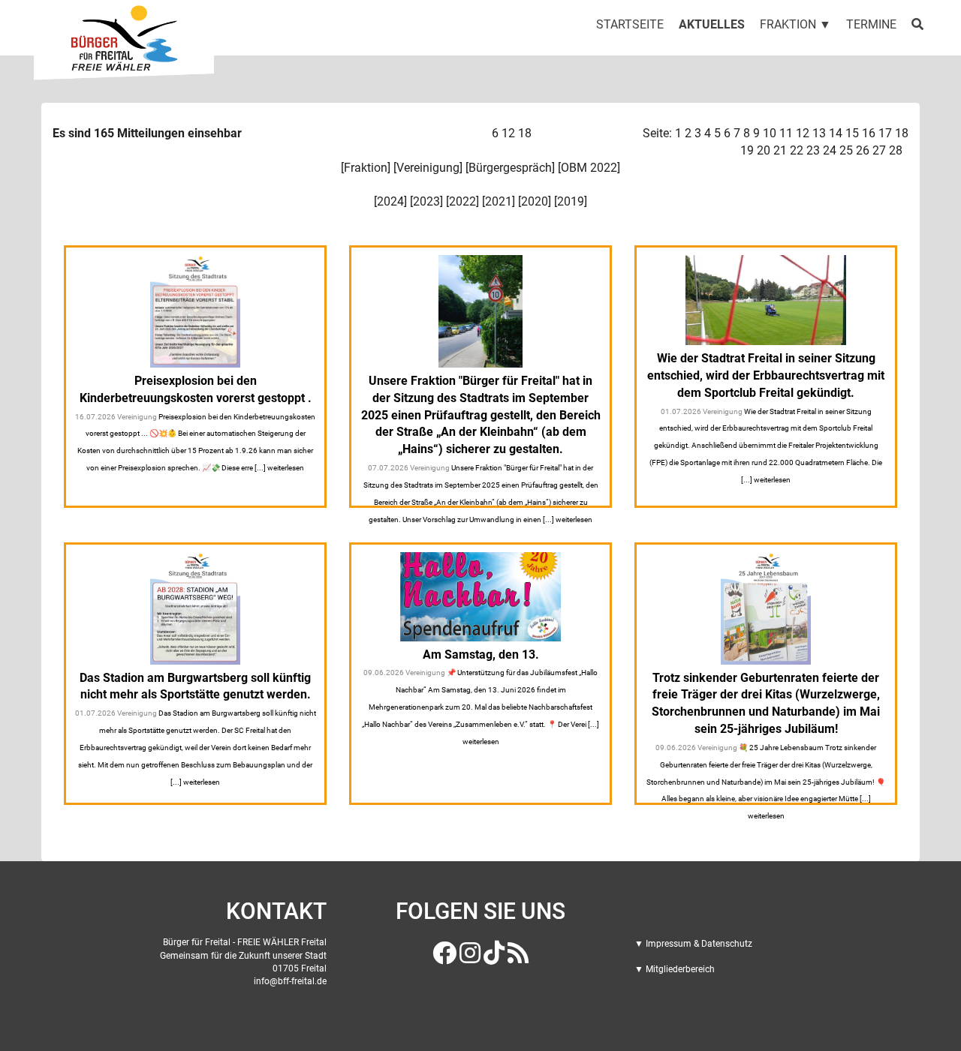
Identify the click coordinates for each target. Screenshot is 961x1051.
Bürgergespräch (510, 168)
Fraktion (365, 168)
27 (879, 150)
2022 (462, 201)
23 (813, 150)
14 (835, 133)
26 (862, 150)
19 (747, 150)
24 (829, 150)
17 (885, 133)
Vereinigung (427, 168)
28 (895, 150)
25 (846, 150)
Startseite (630, 24)
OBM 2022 (589, 168)
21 (780, 150)
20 (763, 150)
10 (769, 133)
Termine (871, 24)
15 (852, 133)
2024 (390, 201)
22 (796, 150)
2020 (534, 201)
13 (819, 133)
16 (868, 133)
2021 (498, 201)
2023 (426, 201)
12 (508, 133)
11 (786, 133)
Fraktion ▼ (795, 24)
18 (525, 133)
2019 (570, 201)
